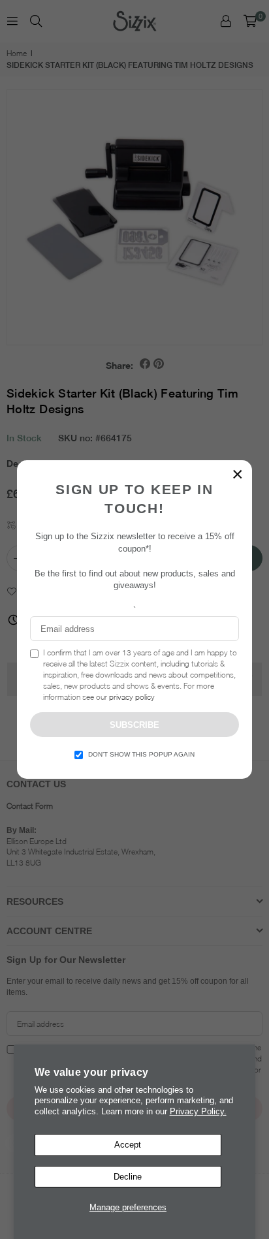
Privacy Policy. (198, 1111)
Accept (127, 1145)
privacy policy (132, 697)
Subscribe (134, 725)
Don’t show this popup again (141, 754)
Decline (128, 1177)
